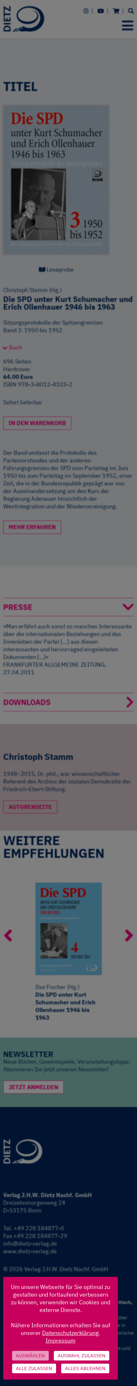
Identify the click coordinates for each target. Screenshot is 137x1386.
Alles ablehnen (85, 1368)
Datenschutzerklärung (70, 1333)
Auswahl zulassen (81, 1355)
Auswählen (30, 1355)
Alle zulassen (34, 1368)
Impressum (61, 1340)
